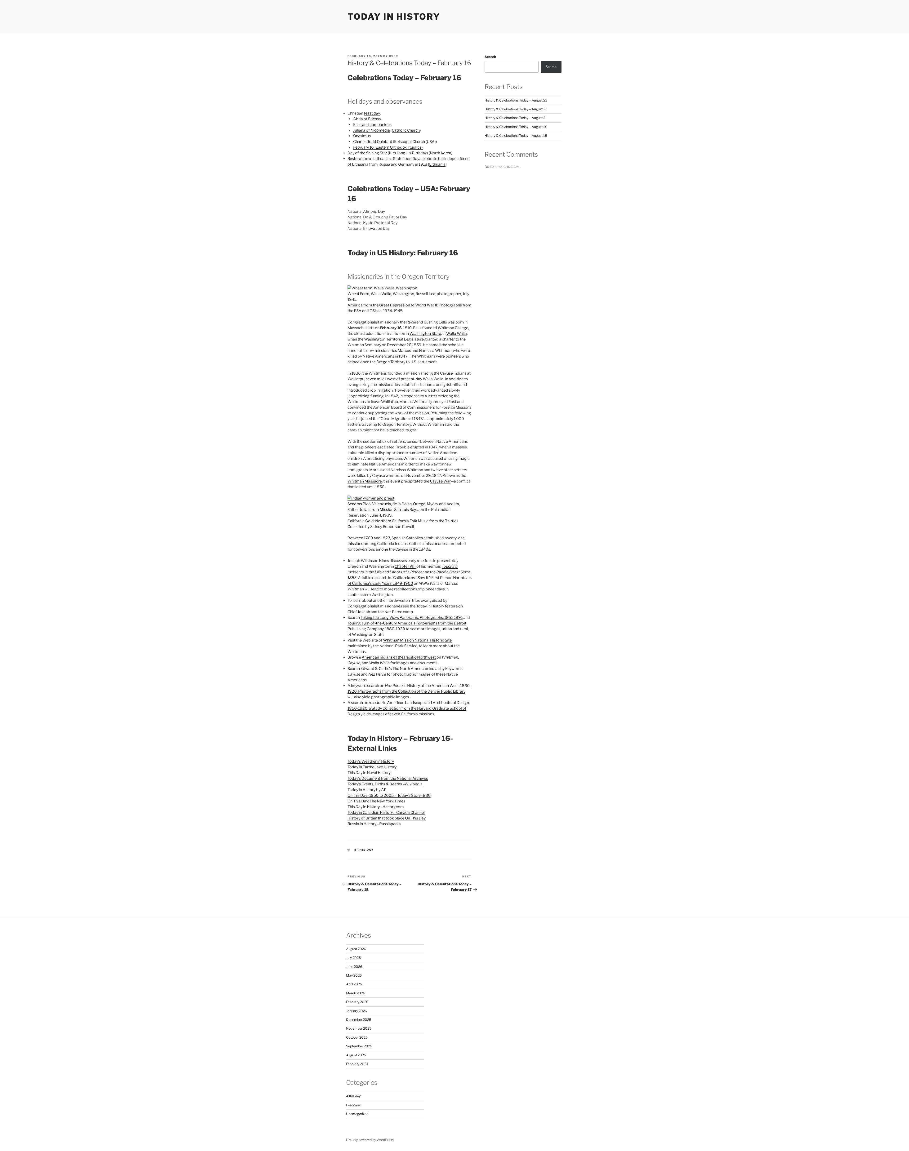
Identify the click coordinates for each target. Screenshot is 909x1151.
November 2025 (358, 1028)
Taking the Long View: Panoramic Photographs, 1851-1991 (412, 617)
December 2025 (358, 1020)
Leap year (353, 1105)
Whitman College (453, 328)
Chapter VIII (405, 566)
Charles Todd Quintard (372, 141)
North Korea (440, 153)
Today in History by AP (367, 790)
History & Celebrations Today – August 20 (516, 127)
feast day (372, 113)
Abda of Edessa (367, 119)
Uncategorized (357, 1114)
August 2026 (356, 949)
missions (355, 543)
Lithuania (437, 164)
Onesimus (362, 136)
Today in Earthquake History (372, 767)
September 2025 (359, 1046)
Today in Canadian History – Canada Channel (386, 812)
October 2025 (357, 1037)
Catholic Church (406, 130)
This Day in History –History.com (376, 807)
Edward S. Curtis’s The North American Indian (400, 668)
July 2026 (353, 958)
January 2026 (356, 1011)
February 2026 (357, 1002)
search (381, 578)
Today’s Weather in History (371, 761)
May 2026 (354, 975)
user (393, 56)
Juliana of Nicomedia (371, 130)
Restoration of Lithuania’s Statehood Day (383, 158)
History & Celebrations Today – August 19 (516, 135)
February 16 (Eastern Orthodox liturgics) (388, 147)
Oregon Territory (390, 362)
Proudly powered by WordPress (370, 1140)
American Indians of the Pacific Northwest (399, 657)
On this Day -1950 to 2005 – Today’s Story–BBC (389, 795)
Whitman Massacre (365, 481)
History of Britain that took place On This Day (387, 818)
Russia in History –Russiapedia (374, 824)
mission (376, 702)
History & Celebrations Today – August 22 (516, 109)
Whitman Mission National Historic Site (417, 640)
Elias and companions (372, 124)
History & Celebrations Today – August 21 (516, 118)
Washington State (425, 333)
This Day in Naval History (369, 772)
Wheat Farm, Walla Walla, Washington (381, 294)
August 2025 (356, 1055)
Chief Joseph (359, 612)
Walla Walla (456, 333)
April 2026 (354, 984)
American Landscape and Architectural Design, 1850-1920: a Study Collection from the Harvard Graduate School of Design (409, 708)
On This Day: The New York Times (376, 801)
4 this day (364, 849)
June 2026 (354, 967)
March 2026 (355, 993)
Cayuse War (440, 481)
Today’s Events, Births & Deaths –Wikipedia (385, 784)
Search (354, 668)
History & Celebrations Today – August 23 (516, 100)
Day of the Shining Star (367, 153)
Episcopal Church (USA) (415, 141)
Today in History (394, 16)
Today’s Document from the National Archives (388, 778)
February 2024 (357, 1064)
